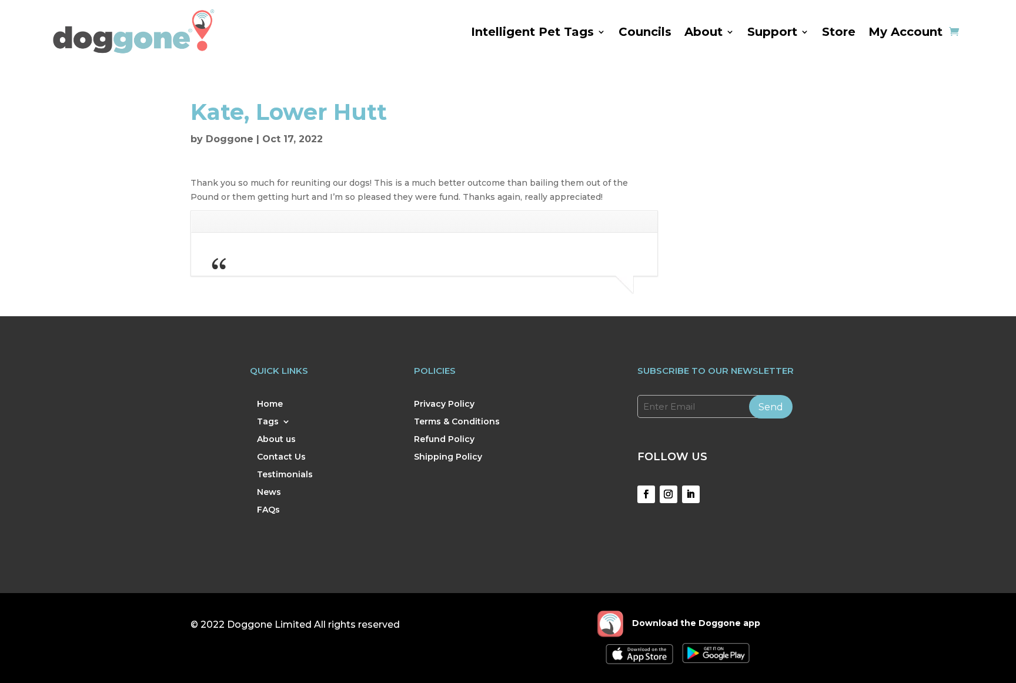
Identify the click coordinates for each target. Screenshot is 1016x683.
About (703, 32)
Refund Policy (444, 439)
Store (838, 32)
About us (276, 439)
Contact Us (281, 457)
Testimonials (285, 475)
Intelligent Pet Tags (532, 32)
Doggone (229, 139)
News (269, 492)
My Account (905, 32)
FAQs (268, 510)
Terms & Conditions (457, 422)
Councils (645, 32)
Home (270, 404)
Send (770, 407)
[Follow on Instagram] (668, 494)
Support (772, 32)
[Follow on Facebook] (646, 494)
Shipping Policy (448, 457)
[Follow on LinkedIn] (691, 494)
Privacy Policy (444, 404)
